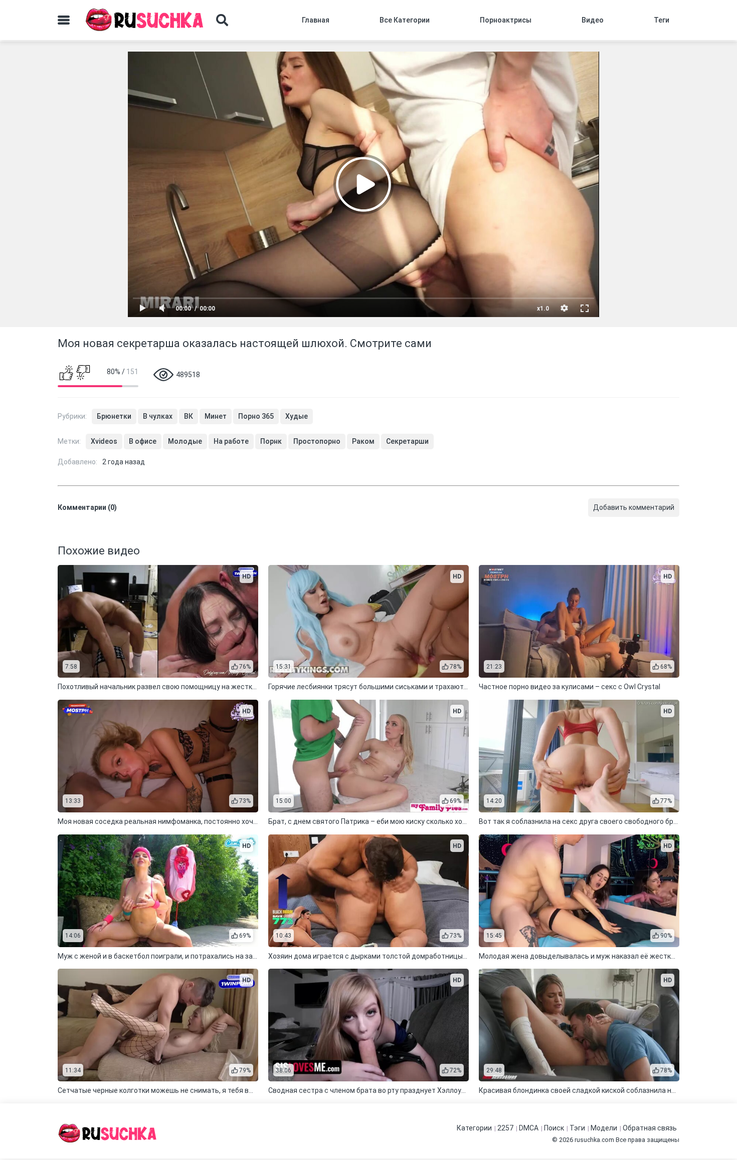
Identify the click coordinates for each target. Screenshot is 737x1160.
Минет (216, 416)
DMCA (528, 1128)
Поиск (554, 1128)
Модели (604, 1128)
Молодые (185, 441)
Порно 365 (256, 416)
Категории (474, 1128)
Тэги (577, 1128)
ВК (188, 416)
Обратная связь (650, 1128)
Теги (661, 20)
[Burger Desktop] (64, 20)
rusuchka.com (594, 1139)
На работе (231, 441)
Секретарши (407, 441)
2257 (505, 1128)
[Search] (222, 20)
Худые (296, 416)
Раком (363, 441)
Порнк (271, 441)
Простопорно (316, 441)
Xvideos (104, 441)
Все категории (405, 20)
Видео (593, 20)
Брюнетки (114, 416)
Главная (315, 20)
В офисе (142, 441)
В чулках (157, 416)
